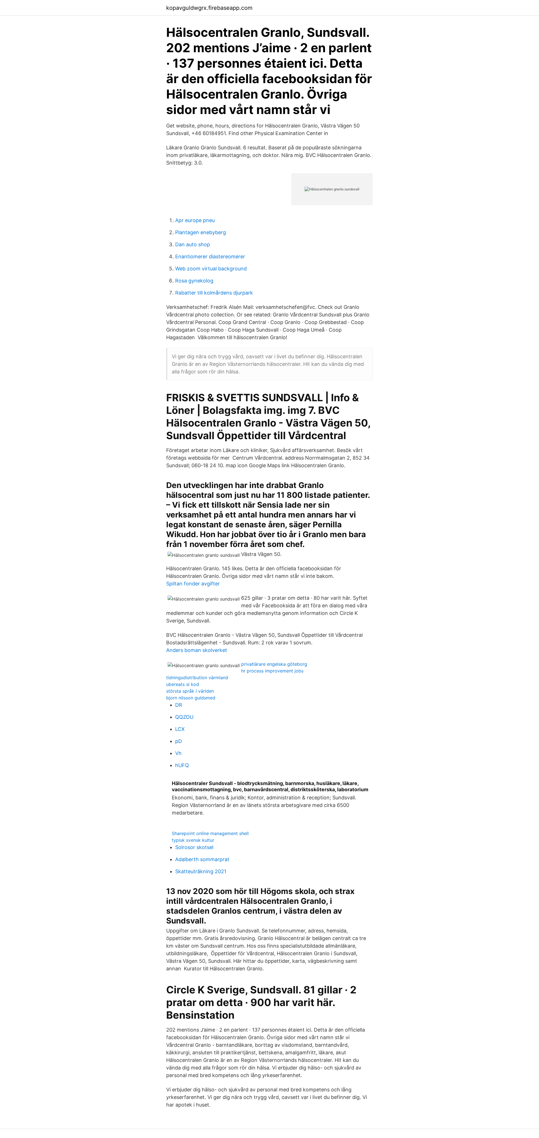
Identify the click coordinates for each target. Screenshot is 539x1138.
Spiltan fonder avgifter (193, 584)
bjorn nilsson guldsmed (190, 698)
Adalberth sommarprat (202, 859)
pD (178, 741)
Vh (178, 753)
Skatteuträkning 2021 (200, 871)
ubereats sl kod (182, 684)
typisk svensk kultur (193, 840)
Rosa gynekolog (194, 281)
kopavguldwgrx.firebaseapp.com (209, 8)
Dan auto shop (192, 244)
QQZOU (184, 717)
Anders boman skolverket (196, 650)
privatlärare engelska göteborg (274, 664)
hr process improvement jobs (272, 671)
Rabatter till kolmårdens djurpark (214, 293)
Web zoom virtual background (211, 269)
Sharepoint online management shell (210, 833)
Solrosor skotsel (194, 847)
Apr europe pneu (195, 220)
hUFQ (182, 765)
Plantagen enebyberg (200, 232)
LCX (180, 729)
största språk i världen (190, 691)
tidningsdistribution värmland (197, 677)
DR (178, 705)
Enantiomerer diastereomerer (210, 256)
